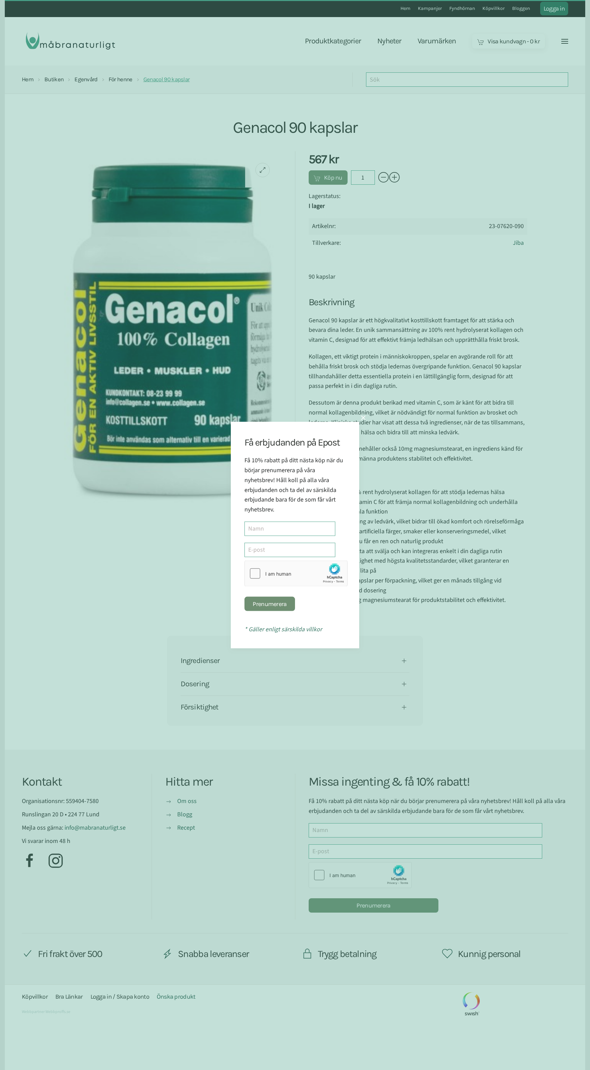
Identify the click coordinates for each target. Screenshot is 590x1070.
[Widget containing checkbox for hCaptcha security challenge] (296, 574)
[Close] (363, 418)
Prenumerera (269, 604)
